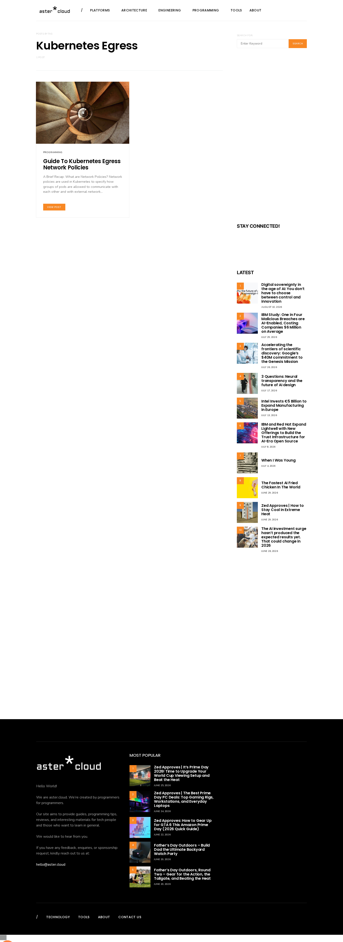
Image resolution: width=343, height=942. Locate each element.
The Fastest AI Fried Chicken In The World (280, 485)
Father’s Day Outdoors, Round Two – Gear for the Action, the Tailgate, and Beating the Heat (182, 874)
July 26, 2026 (269, 367)
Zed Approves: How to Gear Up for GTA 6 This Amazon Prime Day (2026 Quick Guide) (182, 825)
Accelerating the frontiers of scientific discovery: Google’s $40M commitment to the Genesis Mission (281, 353)
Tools (236, 10)
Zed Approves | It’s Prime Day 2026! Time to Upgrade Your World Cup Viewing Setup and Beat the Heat (182, 773)
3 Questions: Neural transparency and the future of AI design (281, 381)
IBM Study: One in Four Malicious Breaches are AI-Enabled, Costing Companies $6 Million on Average (283, 323)
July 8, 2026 (268, 446)
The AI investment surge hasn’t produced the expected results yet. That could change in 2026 (283, 537)
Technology (58, 917)
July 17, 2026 (269, 390)
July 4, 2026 (268, 466)
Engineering (169, 10)
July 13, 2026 (269, 415)
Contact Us (129, 917)
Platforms (100, 10)
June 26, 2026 (269, 551)
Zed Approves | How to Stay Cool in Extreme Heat (282, 510)
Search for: (245, 35)
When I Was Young (278, 460)
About (255, 10)
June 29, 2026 (269, 492)
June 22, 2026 (162, 834)
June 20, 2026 (162, 859)
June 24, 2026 (162, 811)
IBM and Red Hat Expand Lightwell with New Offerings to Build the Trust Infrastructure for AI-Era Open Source (283, 433)
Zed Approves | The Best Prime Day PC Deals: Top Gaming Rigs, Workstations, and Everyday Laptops (184, 799)
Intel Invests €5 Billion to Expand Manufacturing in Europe (284, 405)
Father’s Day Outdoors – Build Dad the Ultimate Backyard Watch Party (182, 849)
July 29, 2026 (269, 337)
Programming (205, 10)
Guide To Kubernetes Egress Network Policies (81, 164)
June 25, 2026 (162, 785)
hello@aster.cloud (50, 864)
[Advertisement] (272, 139)
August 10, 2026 (271, 307)
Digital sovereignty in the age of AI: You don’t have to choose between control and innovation (282, 293)
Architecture (134, 10)
